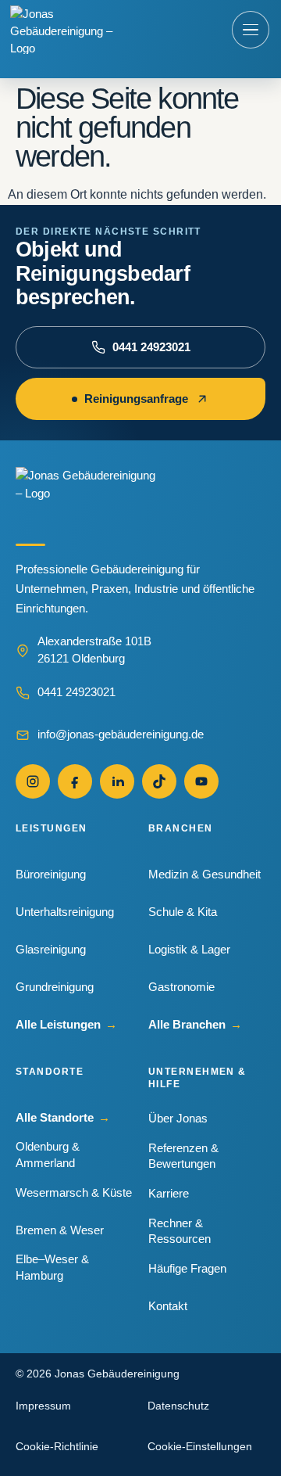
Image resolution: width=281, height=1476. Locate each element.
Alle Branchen (195, 1024)
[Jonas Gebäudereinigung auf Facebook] (75, 781)
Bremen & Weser (60, 1230)
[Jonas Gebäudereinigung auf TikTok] (159, 781)
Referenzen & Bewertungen (183, 1155)
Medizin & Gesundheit (204, 874)
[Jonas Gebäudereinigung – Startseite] (62, 29)
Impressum (43, 1405)
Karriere (168, 1193)
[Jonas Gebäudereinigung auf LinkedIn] (117, 781)
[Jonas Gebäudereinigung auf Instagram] (33, 781)
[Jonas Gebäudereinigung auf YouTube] (201, 781)
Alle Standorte (63, 1117)
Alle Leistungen (66, 1024)
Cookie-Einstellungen (200, 1446)
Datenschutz (178, 1405)
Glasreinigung (51, 949)
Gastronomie (181, 986)
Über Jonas (178, 1118)
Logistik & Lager (189, 949)
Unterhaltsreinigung (65, 911)
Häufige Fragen (187, 1268)
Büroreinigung (51, 874)
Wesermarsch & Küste (74, 1192)
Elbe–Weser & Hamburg (52, 1266)
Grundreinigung (55, 986)
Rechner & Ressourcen (179, 1230)
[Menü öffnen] (250, 29)
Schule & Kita (182, 911)
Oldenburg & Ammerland (48, 1154)
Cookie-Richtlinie (57, 1446)
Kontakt (167, 1306)
